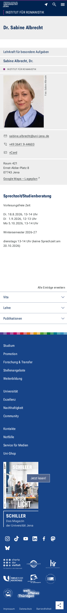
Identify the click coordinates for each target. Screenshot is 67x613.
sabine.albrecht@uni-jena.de (29, 136)
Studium (9, 346)
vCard (13, 152)
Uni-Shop (9, 453)
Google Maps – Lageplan (21, 178)
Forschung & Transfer (17, 362)
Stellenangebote (14, 370)
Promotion (10, 354)
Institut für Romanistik (25, 12)
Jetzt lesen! (38, 478)
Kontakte (9, 429)
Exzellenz (9, 399)
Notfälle (8, 437)
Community (11, 416)
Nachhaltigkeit (13, 408)
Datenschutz (25, 608)
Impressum (9, 608)
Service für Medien (15, 445)
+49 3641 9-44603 (21, 144)
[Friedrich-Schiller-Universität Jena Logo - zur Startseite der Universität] (10, 4)
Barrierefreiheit (43, 608)
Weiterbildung (12, 378)
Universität (10, 391)
